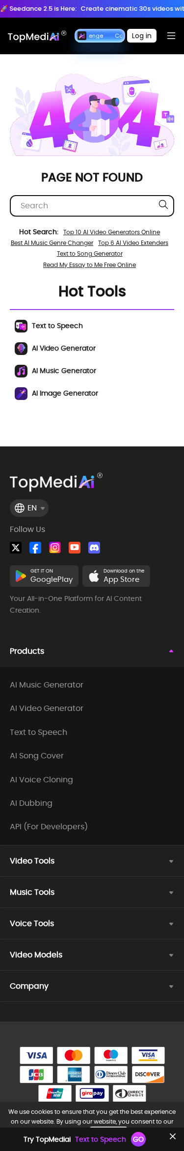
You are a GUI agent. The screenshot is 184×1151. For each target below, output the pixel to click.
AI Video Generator (63, 348)
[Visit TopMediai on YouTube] (74, 547)
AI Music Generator (63, 371)
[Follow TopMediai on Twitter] (16, 547)
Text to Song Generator (90, 253)
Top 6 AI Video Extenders (133, 243)
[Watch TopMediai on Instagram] (55, 547)
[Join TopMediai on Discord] (94, 547)
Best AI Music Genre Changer (52, 243)
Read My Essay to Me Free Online (89, 265)
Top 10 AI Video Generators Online (111, 232)
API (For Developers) (49, 826)
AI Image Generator (64, 393)
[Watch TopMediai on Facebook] (35, 547)
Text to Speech (56, 326)
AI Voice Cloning (41, 780)
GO (138, 1139)
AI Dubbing (31, 803)
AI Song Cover (37, 756)
